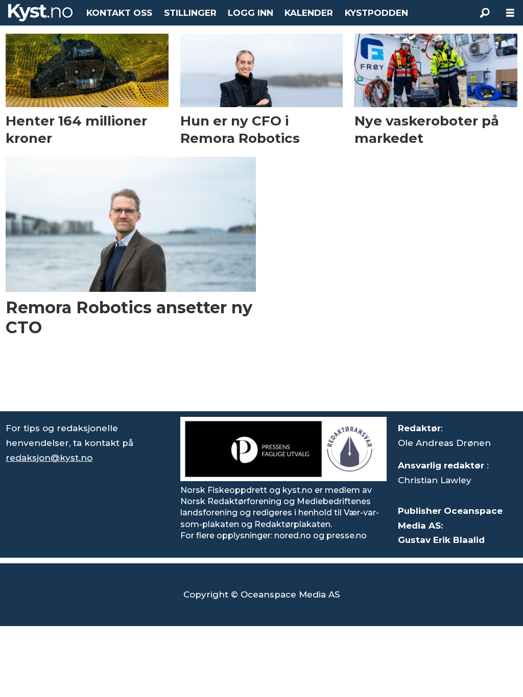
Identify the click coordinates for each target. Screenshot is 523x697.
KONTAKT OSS (119, 13)
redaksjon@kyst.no (49, 458)
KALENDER (308, 13)
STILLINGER (190, 13)
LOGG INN (250, 13)
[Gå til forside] (40, 12)
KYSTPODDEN (376, 13)
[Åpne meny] (510, 13)
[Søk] (484, 13)
